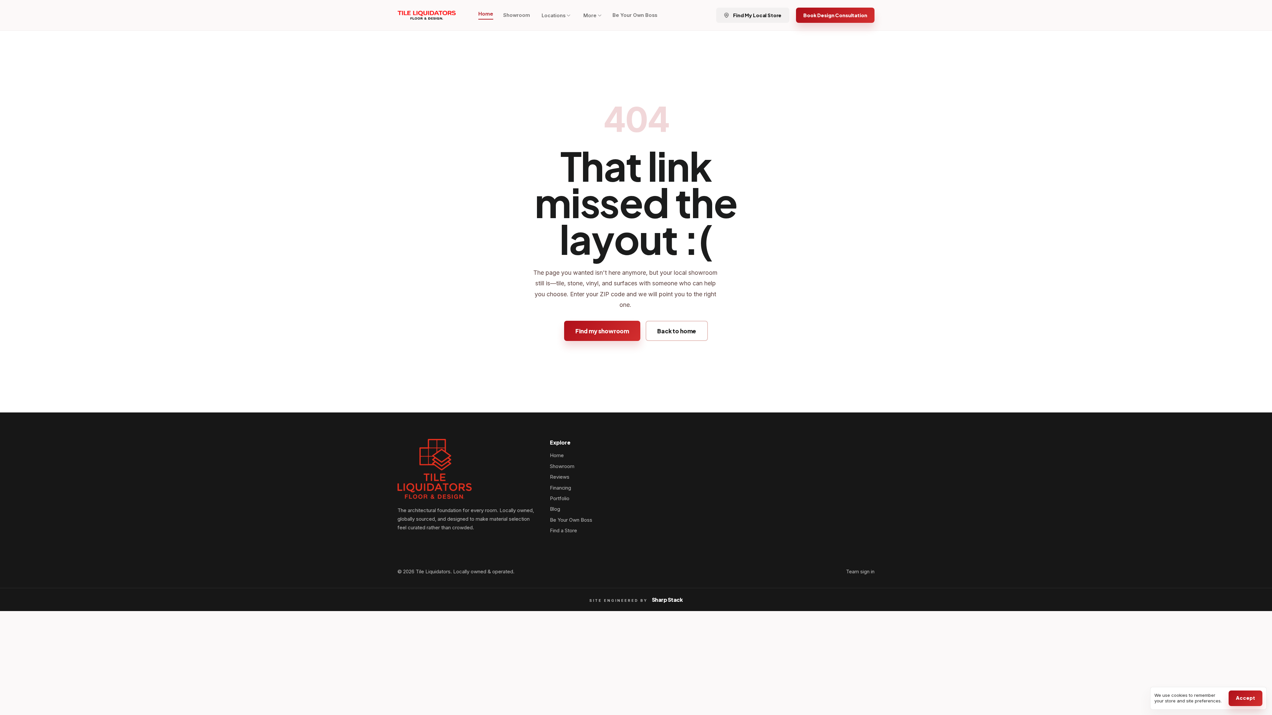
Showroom (516, 15)
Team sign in (860, 572)
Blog (555, 509)
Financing (560, 488)
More (590, 16)
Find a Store (563, 531)
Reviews (559, 477)
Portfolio (559, 498)
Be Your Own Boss (634, 15)
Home (485, 14)
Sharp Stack (667, 599)
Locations (553, 16)
